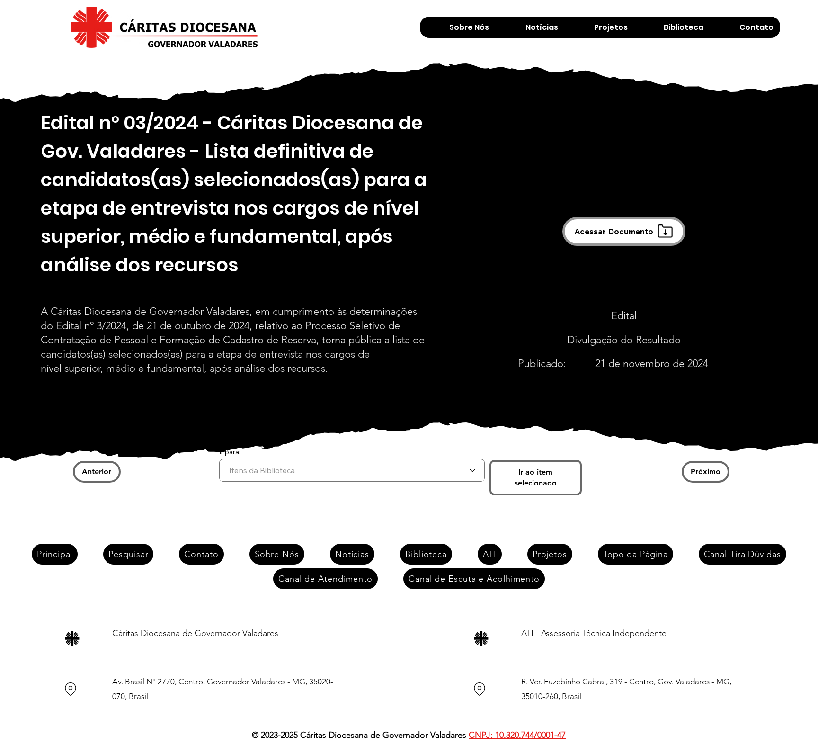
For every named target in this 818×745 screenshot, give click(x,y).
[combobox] (352, 470)
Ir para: (229, 452)
